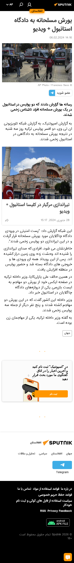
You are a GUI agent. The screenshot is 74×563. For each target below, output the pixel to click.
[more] (7, 220)
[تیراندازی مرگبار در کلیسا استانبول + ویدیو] (37, 173)
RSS (43, 511)
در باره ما (66, 489)
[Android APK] (58, 523)
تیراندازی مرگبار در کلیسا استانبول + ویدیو (37, 208)
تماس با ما (24, 489)
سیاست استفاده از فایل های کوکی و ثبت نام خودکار (44, 503)
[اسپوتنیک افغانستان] (63, 7)
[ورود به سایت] (29, 4)
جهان (67, 333)
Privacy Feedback (59, 511)
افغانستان (56, 453)
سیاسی (43, 453)
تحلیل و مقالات (26, 453)
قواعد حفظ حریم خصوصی (55, 495)
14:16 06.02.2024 (61, 38)
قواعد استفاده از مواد (46, 489)
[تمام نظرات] (68, 557)
